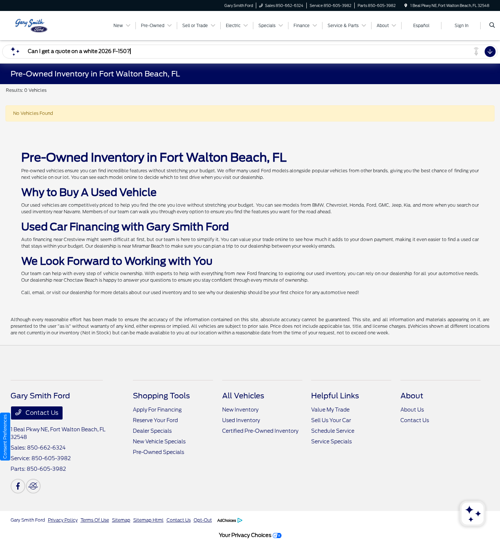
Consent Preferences (5, 436)
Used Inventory (241, 420)
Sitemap (121, 520)
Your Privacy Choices (246, 535)
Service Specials (331, 441)
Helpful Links (335, 395)
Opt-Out (203, 520)
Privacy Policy (63, 520)
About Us (412, 410)
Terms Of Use (95, 520)
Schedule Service (332, 431)
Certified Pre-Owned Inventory (260, 431)
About (411, 395)
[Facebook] (18, 486)
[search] (492, 25)
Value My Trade (330, 410)
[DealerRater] (33, 486)
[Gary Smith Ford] (44, 25)
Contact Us (41, 412)
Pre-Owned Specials (158, 452)
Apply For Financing (157, 410)
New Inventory (240, 410)
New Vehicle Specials (159, 441)
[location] (405, 5)
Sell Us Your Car (331, 420)
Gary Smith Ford (28, 520)
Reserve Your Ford (155, 420)
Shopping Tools (161, 395)
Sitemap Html (148, 520)
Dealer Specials (152, 431)
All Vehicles (243, 395)
